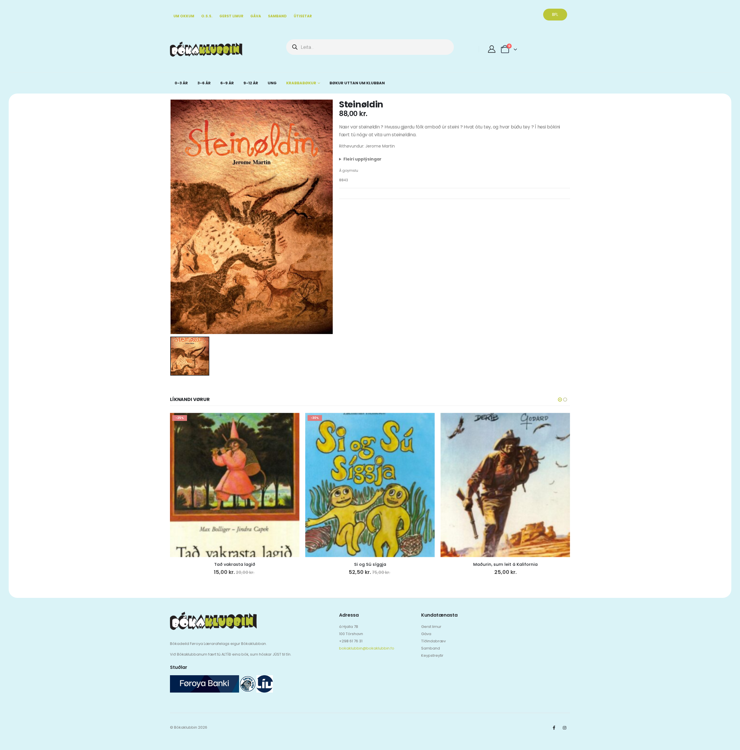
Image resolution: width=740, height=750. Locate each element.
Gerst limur (231, 16)
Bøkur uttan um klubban (357, 83)
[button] (560, 399)
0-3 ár (181, 83)
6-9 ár (227, 83)
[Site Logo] (186, 49)
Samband (277, 16)
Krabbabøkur (301, 83)
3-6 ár (204, 83)
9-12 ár (250, 83)
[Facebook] (554, 727)
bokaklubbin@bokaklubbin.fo (366, 648)
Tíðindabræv (433, 641)
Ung (272, 83)
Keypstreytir (432, 655)
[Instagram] (564, 727)
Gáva (255, 16)
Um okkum (183, 16)
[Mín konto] (491, 49)
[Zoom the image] (213, 615)
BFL (555, 14)
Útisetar (303, 16)
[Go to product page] (505, 485)
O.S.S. (206, 16)
